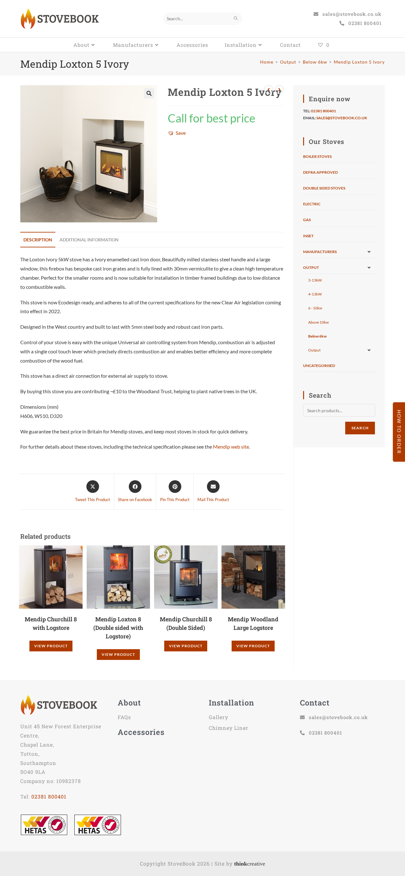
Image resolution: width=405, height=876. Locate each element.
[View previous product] (268, 89)
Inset (308, 235)
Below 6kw (317, 336)
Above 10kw (318, 322)
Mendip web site (231, 447)
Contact (315, 703)
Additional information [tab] (89, 239)
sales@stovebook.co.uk (341, 117)
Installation (231, 703)
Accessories (141, 732)
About (129, 703)
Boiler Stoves (317, 156)
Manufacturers (320, 251)
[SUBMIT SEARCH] (236, 18)
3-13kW (315, 280)
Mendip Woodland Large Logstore (253, 623)
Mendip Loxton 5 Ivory (359, 62)
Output (311, 267)
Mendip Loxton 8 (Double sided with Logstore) (118, 627)
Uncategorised (319, 365)
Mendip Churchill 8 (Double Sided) (186, 623)
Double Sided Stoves (324, 188)
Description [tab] (37, 239)
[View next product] (279, 89)
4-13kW (315, 294)
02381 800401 (323, 111)
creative (249, 863)
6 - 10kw (315, 308)
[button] (149, 93)
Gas (307, 219)
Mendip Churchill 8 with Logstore (51, 623)
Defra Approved (320, 172)
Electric (312, 204)
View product (51, 645)
